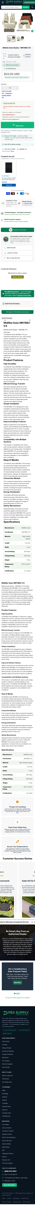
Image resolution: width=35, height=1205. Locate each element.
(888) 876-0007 (11, 247)
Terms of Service (6, 1202)
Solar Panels (5, 1041)
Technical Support (7, 1163)
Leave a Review (6, 1128)
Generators (5, 1057)
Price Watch (5, 1124)
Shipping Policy (17, 1202)
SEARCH (25, 7)
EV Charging (5, 1060)
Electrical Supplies (7, 1064)
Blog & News (5, 1147)
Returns (4, 1156)
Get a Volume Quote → (8, 114)
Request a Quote (7, 1134)
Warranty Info (6, 1160)
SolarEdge (5, 1093)
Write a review (17, 277)
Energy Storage (6, 1048)
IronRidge (5, 1103)
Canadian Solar (6, 1113)
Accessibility (16, 1198)
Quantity (3, 84)
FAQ (3, 1150)
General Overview (7, 318)
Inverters (4, 1044)
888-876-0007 (28, 203)
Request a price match (24, 295)
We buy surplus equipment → (11, 119)
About (3, 1198)
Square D (5, 1109)
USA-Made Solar (7, 1082)
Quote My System (9, 1185)
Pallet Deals (5, 1079)
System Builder (6, 1144)
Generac (4, 1100)
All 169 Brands (6, 1116)
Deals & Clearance (7, 1075)
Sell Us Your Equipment (8, 1137)
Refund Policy (26, 1202)
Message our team (9, 1180)
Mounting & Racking (8, 1051)
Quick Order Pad (7, 1140)
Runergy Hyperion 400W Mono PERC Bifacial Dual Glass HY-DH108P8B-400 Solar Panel (9, 178)
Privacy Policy (25, 1198)
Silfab (3, 1090)
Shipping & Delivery (7, 1153)
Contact (9, 1198)
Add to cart (9, 185)
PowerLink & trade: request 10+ (7, 95)
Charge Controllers (7, 1054)
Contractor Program (8, 1131)
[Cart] (32, 7)
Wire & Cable (6, 1067)
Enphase (4, 1097)
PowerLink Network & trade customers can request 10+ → (17, 107)
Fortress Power (6, 1106)
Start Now (17, 982)
